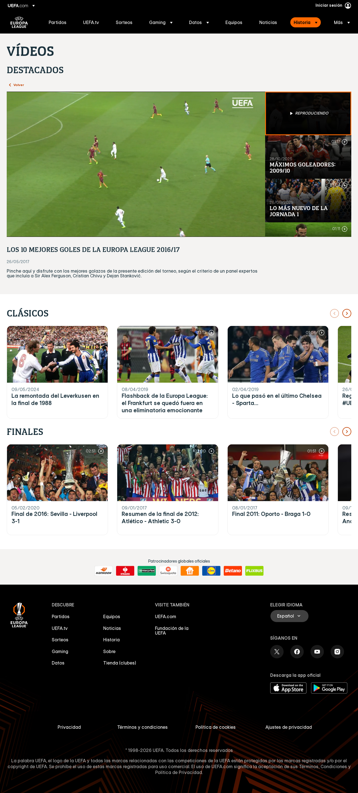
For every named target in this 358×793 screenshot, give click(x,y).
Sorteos (60, 639)
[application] (136, 164)
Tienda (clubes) (119, 662)
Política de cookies (216, 727)
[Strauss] (125, 571)
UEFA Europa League (19, 22)
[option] (308, 113)
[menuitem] (59, 22)
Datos (58, 662)
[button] (160, 22)
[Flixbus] (254, 571)
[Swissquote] (168, 571)
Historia (111, 639)
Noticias (112, 628)
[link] (57, 22)
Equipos (111, 616)
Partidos (61, 616)
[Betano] (233, 571)
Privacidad (69, 727)
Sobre (109, 651)
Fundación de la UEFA (172, 631)
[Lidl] (211, 571)
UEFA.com (165, 616)
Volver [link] (18, 85)
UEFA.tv (60, 628)
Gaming (60, 651)
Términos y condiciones (142, 727)
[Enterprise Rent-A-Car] (147, 571)
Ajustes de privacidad (288, 727)
